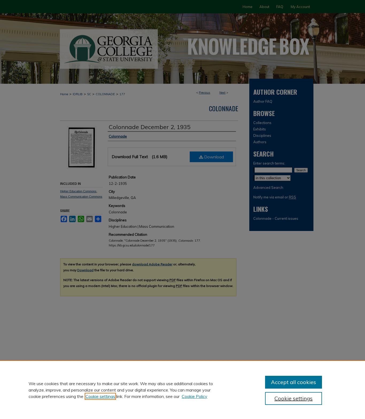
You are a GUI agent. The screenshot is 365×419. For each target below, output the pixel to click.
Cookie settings (100, 396)
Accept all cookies (293, 382)
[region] (182, 389)
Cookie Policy (194, 396)
